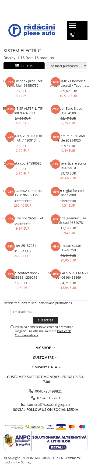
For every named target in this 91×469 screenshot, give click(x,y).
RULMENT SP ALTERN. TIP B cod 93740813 (23, 110)
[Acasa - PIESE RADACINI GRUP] (31, 30)
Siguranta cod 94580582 (23, 163)
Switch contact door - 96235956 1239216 (22, 275)
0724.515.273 (48, 398)
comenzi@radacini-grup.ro (48, 404)
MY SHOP (43, 347)
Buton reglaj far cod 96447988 (68, 192)
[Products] (73, 26)
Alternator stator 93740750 (68, 247)
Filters (26, 65)
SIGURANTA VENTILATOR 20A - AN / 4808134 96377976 (23, 138)
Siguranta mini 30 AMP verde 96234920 (68, 138)
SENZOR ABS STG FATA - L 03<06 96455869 (68, 275)
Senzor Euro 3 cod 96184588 (68, 110)
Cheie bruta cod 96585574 (22, 218)
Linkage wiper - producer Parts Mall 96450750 (22, 83)
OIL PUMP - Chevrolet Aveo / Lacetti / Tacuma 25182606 (68, 83)
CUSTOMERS (44, 357)
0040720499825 (48, 391)
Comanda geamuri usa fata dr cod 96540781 (68, 220)
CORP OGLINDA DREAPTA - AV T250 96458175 (22, 192)
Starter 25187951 (23, 245)
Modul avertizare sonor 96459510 (68, 165)
